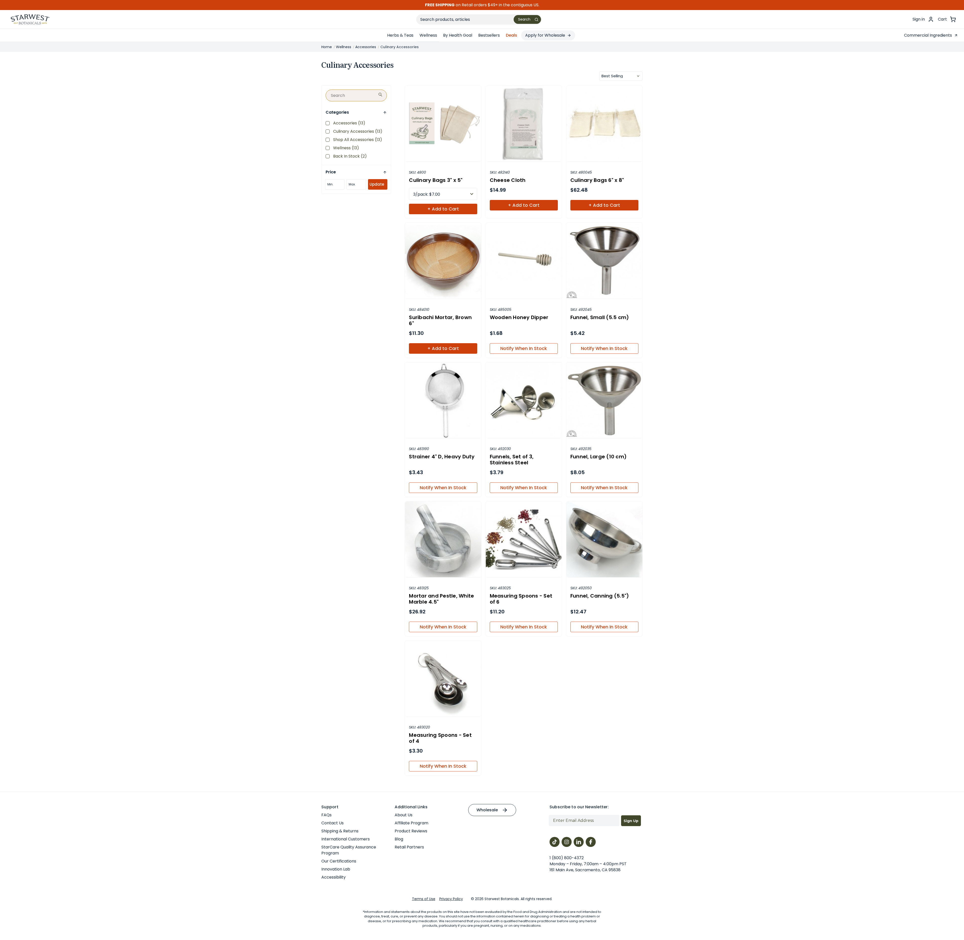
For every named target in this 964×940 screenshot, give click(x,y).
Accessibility (333, 877)
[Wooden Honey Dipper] (524, 261)
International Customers (345, 839)
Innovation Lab (335, 869)
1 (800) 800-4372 (567, 858)
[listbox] (620, 76)
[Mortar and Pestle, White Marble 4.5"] (443, 539)
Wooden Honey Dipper (519, 317)
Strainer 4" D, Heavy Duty (441, 457)
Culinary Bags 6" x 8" (597, 180)
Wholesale (487, 810)
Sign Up (631, 821)
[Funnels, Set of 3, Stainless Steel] (524, 400)
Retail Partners (409, 847)
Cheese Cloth (508, 180)
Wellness (428, 35)
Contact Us (332, 823)
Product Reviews (411, 831)
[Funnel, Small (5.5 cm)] (604, 261)
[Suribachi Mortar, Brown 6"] (443, 261)
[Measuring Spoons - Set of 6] (524, 539)
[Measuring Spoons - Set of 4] (443, 679)
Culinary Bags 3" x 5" (435, 180)
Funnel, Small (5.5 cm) (599, 317)
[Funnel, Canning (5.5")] (604, 539)
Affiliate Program (411, 823)
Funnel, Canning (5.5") (599, 596)
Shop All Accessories (357, 139)
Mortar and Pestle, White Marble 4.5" (441, 599)
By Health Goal (457, 35)
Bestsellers (489, 35)
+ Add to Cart (443, 209)
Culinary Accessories (357, 131)
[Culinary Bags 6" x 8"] (604, 124)
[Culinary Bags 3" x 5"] (443, 124)
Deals (511, 35)
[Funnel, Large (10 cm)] (604, 400)
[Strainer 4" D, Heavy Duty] (443, 400)
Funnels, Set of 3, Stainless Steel (512, 460)
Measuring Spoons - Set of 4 (440, 738)
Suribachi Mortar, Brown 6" (440, 320)
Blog (399, 839)
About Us (403, 815)
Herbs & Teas (400, 35)
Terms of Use (423, 898)
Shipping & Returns (339, 831)
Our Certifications (338, 861)
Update (377, 184)
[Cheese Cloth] (524, 124)
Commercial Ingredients (928, 35)
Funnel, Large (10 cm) (598, 457)
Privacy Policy (451, 898)
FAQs (326, 815)
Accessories (349, 123)
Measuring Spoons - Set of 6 (521, 599)
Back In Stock (350, 156)
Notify (523, 348)
